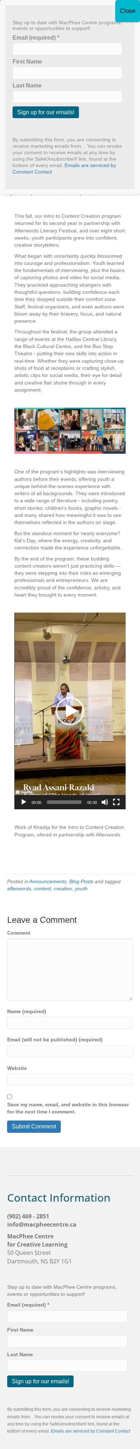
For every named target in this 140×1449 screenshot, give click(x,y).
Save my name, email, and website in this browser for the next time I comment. (68, 1108)
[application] (70, 711)
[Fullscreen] (116, 802)
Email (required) (28, 1305)
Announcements (47, 881)
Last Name (20, 1354)
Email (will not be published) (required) (55, 1039)
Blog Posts (81, 881)
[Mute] (104, 802)
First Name (20, 1330)
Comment (19, 933)
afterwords (19, 888)
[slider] (64, 802)
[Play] (23, 802)
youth (81, 888)
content (42, 888)
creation (63, 888)
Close (127, 10)
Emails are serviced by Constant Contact (90, 1431)
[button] (70, 711)
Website (17, 1068)
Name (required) (26, 1011)
